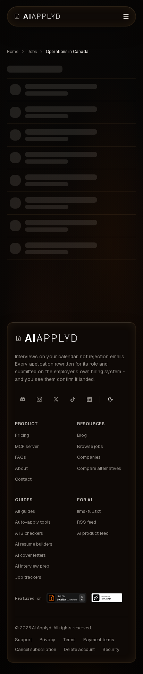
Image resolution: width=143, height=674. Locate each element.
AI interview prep (32, 566)
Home (12, 51)
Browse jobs (90, 446)
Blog (82, 435)
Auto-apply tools (33, 522)
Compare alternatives (99, 468)
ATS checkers (29, 533)
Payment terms (98, 639)
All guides (25, 511)
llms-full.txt (89, 511)
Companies (89, 457)
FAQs (20, 457)
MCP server (27, 446)
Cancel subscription (35, 649)
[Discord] (22, 399)
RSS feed (86, 522)
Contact (23, 479)
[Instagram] (39, 399)
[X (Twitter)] (56, 399)
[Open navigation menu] (126, 16)
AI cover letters (30, 555)
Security (110, 649)
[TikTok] (72, 399)
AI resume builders (33, 544)
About (21, 468)
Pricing (22, 435)
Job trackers (28, 577)
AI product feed (93, 533)
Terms (69, 639)
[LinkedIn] (89, 399)
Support (23, 639)
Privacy (47, 639)
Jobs (32, 51)
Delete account (79, 649)
